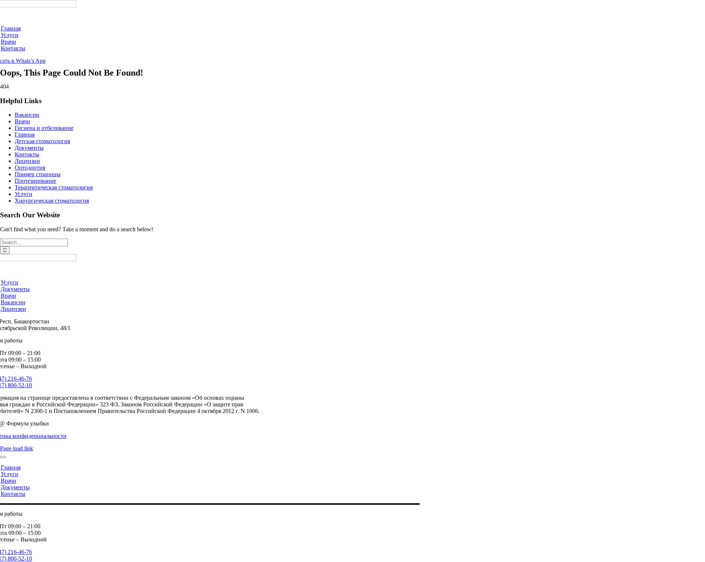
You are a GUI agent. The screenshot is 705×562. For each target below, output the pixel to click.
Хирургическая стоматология (52, 200)
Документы (29, 148)
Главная (25, 134)
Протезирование (35, 181)
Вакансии (27, 115)
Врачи (22, 121)
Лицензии (27, 161)
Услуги (23, 194)
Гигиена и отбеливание (44, 128)
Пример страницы (38, 174)
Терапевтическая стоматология (54, 187)
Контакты (27, 154)
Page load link (16, 448)
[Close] (3, 457)
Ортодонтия (30, 167)
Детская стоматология (42, 141)
